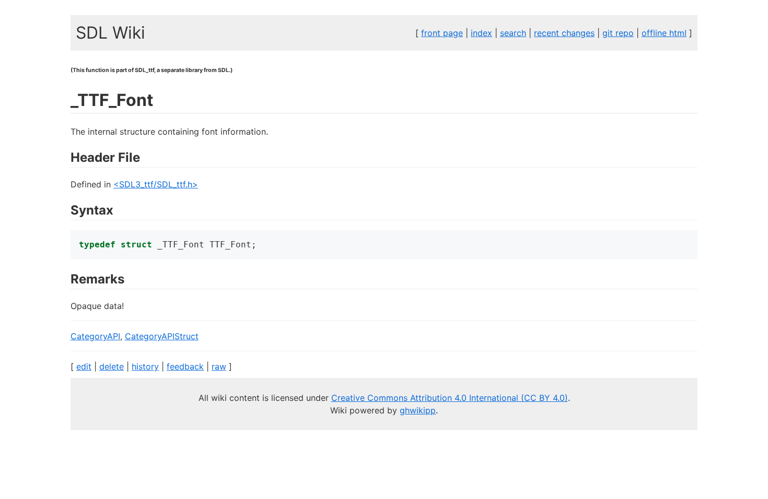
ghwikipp (418, 410)
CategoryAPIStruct (162, 336)
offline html (664, 33)
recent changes (564, 33)
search (513, 33)
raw (219, 366)
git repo (618, 33)
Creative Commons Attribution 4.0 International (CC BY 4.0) (449, 398)
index (481, 33)
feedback (185, 366)
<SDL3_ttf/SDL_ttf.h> (155, 184)
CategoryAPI (95, 336)
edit (83, 366)
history (145, 366)
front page (442, 33)
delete (111, 366)
